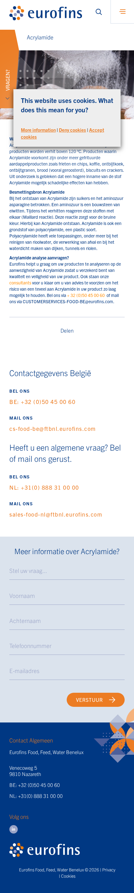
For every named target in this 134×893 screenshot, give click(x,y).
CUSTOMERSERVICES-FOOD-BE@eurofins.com (68, 301)
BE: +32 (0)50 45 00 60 (42, 401)
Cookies (68, 876)
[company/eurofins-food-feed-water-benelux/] (13, 829)
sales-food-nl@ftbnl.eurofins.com (55, 514)
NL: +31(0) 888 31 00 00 (44, 487)
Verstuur (89, 700)
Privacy (108, 869)
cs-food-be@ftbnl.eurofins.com (52, 428)
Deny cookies (72, 130)
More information (38, 130)
